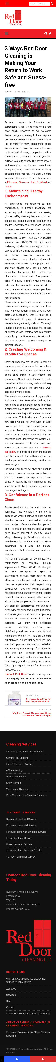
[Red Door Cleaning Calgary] (43, 1059)
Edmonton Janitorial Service (21, 825)
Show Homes (13, 782)
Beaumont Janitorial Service (21, 819)
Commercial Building (17, 757)
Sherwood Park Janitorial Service (24, 850)
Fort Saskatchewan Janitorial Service (26, 831)
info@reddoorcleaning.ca (26, 904)
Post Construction (16, 776)
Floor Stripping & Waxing (19, 764)
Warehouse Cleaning (17, 789)
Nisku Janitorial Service (19, 844)
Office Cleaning (14, 770)
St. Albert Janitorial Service (21, 856)
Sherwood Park (27, 182)
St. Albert (42, 182)
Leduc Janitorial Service (19, 838)
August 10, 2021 (24, 91)
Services (11, 994)
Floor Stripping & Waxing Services (24, 751)
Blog (8, 1001)
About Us (11, 988)
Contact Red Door (16, 674)
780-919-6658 (22, 908)
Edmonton (12, 182)
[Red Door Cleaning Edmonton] (17, 1059)
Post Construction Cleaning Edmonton (26, 795)
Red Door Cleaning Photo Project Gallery (28, 1013)
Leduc (8, 186)
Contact (10, 1007)
